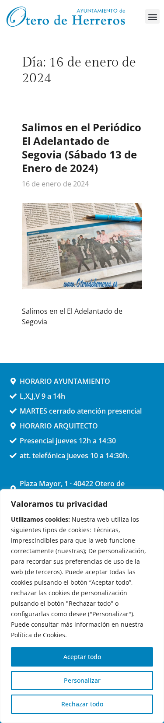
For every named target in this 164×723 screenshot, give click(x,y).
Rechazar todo (82, 704)
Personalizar (82, 680)
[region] (82, 606)
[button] (152, 16)
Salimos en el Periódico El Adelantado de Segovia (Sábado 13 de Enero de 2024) (81, 147)
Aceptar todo (82, 657)
